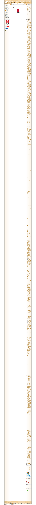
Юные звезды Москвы (28, 137)
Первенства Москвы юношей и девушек (29, 427)
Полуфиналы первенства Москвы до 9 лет (29, 50)
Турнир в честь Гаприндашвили (29, 167)
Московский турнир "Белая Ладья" (29, 106)
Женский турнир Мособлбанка (29, 146)
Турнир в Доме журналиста (28, 359)
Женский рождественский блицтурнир (29, 295)
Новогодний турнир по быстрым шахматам (29, 28)
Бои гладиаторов (29, 16)
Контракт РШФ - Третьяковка (29, 141)
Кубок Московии (29, 100)
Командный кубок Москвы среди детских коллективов (29, 36)
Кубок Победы (28, 62)
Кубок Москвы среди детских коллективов (29, 25)
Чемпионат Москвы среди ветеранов (29, 142)
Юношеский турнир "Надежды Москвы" (29, 73)
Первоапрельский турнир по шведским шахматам (29, 202)
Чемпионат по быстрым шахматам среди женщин (29, 456)
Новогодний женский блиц (28, 223)
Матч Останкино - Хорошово (29, 253)
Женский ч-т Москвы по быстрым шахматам (29, 420)
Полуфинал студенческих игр (29, 231)
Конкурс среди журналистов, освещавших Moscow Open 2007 (29, 409)
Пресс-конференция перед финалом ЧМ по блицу (29, 247)
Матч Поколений (29, 94)
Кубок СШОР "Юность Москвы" (29, 65)
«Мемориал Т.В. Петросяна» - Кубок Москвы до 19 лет (29, 6)
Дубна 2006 (28, 430)
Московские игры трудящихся (29, 159)
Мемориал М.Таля (29, 426)
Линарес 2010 (28, 284)
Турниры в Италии (29, 328)
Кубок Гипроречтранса (29, 281)
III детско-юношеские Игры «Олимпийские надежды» (29, 269)
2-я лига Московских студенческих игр (29, 308)
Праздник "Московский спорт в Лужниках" (29, 87)
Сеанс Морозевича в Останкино (29, 318)
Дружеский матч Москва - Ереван (29, 352)
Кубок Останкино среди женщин (29, 184)
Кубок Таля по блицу (29, 332)
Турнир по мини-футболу (29, 341)
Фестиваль (28, 351)
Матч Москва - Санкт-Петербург (29, 170)
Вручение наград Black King (29, 155)
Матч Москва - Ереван (28, 225)
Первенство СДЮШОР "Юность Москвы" (29, 121)
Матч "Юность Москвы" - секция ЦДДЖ (29, 299)
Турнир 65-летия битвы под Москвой (29, 421)
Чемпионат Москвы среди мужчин (29, 207)
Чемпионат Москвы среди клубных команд (29, 454)
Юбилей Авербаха (29, 144)
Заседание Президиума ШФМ (29, 187)
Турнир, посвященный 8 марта (29, 403)
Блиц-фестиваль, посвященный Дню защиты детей (29, 75)
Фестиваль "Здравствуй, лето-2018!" (28, 32)
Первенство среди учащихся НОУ (29, 406)
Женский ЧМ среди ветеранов (29, 433)
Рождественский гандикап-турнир (29, 226)
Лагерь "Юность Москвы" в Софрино (29, 235)
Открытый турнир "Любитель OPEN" (29, 54)
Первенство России (29, 266)
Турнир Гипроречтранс (28, 395)
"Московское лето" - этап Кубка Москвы (29, 86)
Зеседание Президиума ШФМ (29, 236)
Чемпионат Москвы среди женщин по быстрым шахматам (29, 314)
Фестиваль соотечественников (29, 346)
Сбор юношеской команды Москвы (29, 273)
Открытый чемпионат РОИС (29, 230)
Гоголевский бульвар (29, 125)
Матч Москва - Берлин (28, 165)
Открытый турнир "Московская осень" (29, 57)
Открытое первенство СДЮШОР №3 (28, 342)
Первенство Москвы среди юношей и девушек (29, 242)
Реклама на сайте (28, 485)
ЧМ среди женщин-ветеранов (29, 400)
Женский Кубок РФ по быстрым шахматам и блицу (29, 418)
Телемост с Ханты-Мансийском (29, 248)
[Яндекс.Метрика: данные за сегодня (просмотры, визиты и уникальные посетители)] (28, 490)
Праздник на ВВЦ (29, 363)
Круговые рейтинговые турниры (28, 83)
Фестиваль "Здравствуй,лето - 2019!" (29, 22)
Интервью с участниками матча (29, 385)
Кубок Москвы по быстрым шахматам (29, 381)
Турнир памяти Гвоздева (28, 140)
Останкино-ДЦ (28, 278)
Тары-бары (28, 503)
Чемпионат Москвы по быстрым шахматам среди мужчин (29, 388)
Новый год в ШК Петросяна (29, 109)
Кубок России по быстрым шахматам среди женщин (29, 221)
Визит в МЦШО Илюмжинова (28, 182)
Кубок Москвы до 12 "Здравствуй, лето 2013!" (29, 105)
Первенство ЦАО (29, 355)
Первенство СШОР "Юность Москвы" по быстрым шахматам (29, 71)
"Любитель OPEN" (29, 38)
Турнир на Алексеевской (28, 309)
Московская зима (29, 337)
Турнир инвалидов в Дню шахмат (29, 115)
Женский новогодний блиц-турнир (29, 373)
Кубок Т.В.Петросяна (28, 166)
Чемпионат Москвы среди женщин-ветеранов (29, 211)
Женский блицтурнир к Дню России (29, 117)
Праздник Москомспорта (28, 101)
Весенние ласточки (29, 404)
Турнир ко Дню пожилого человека (29, 112)
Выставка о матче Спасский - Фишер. (29, 396)
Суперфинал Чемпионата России (29, 376)
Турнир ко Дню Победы (28, 197)
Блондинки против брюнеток (29, 203)
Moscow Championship (29, 369)
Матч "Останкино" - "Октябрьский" (29, 177)
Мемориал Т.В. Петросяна (28, 10)
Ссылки (27, 486)
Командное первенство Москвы (29, 147)
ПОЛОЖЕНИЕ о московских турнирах (29, 287)
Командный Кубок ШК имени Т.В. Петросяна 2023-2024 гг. (29, 8)
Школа (18, 503)
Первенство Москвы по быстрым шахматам (29, 192)
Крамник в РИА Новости (28, 175)
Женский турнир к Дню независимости (29, 261)
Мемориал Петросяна (28, 304)
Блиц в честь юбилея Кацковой (29, 362)
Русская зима (28, 336)
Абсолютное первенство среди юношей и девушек (29, 439)
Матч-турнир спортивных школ (29, 118)
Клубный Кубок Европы (28, 232)
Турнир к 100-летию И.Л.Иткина (29, 176)
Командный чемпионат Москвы (29, 96)
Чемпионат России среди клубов (29, 354)
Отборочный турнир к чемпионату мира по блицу (29, 212)
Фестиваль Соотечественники (29, 251)
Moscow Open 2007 (29, 407)
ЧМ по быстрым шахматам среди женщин (29, 390)
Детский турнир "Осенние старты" (29, 72)
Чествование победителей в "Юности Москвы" (29, 162)
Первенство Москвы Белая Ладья (29, 276)
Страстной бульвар (29, 124)
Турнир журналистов (29, 153)
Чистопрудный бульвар (29, 126)
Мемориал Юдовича (29, 360)
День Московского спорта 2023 (29, 9)
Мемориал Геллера (29, 436)
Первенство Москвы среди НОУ (29, 357)
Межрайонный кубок (29, 441)
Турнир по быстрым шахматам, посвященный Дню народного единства (29, 30)
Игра (21, 503)
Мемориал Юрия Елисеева (29, 42)
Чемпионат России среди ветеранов (29, 237)
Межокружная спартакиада (28, 272)
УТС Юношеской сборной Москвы (29, 133)
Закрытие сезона (29, 263)
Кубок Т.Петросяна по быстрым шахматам (29, 90)
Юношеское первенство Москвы (29, 391)
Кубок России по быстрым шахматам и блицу (29, 298)
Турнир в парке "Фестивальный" (29, 252)
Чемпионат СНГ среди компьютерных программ (29, 367)
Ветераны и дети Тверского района (29, 189)
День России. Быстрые (28, 183)
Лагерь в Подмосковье (28, 329)
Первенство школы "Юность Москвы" (29, 102)
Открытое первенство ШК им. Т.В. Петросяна (29, 46)
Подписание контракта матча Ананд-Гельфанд (29, 156)
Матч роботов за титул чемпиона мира (29, 120)
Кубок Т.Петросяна (29, 113)
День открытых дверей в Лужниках (29, 128)
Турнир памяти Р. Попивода (29, 347)
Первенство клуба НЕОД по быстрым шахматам (29, 443)
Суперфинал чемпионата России (29, 224)
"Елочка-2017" (28, 40)
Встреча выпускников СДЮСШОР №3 (29, 417)
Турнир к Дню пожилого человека (29, 95)
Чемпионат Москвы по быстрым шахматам (29, 172)
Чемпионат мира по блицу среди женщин (29, 244)
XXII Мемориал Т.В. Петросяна (29, 378)
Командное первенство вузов (29, 438)
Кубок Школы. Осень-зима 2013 (29, 97)
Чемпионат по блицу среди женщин (29, 457)
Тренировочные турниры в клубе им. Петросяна (29, 34)
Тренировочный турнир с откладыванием (29, 56)
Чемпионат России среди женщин (29, 228)
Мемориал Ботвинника (28, 173)
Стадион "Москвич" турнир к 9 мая (29, 348)
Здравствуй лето (29, 349)
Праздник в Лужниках (28, 181)
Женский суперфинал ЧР (29, 174)
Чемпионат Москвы (29, 444)
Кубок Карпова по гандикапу (29, 291)
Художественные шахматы (29, 434)
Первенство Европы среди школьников (29, 134)
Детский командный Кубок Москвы (29, 145)
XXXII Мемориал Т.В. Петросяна (29, 39)
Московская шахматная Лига (29, 245)
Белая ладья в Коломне (28, 180)
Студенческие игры (29, 402)
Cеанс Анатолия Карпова (29, 267)
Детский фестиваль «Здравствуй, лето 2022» (29, 12)
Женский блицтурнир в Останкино (28, 150)
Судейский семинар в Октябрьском (29, 160)
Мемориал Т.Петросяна (28, 413)
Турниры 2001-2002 (29, 463)
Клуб (24, 503)
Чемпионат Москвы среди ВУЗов (29, 364)
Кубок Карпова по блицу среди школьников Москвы (29, 325)
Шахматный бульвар (29, 282)
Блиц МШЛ (28, 151)
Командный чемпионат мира (29, 293)
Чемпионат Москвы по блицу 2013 (29, 99)
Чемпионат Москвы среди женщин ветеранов (29, 350)
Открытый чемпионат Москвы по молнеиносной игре (29, 459)
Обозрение (14, 503)
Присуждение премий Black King (29, 215)
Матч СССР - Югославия (28, 383)
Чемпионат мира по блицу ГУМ (29, 380)
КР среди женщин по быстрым (29, 154)
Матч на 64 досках (29, 326)
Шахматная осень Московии (29, 111)
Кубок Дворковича (29, 256)
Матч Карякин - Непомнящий (28, 216)
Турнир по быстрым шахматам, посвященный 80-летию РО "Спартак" (29, 69)
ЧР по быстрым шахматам (28, 198)
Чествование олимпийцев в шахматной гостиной (28, 239)
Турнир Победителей (28, 264)
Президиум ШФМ (29, 139)
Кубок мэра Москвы (29, 85)
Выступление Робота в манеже (29, 249)
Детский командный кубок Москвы (29, 64)
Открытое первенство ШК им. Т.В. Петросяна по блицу (29, 52)
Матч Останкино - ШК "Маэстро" (29, 311)
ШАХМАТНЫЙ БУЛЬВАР (28, 193)
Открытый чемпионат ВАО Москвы (29, 158)
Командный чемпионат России (29, 130)
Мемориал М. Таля (29, 382)
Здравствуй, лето (29, 435)
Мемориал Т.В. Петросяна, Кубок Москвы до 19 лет (29, 14)
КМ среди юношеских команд (29, 331)
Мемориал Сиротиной (28, 296)
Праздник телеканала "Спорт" (29, 399)
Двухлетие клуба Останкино (29, 274)
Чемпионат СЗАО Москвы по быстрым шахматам (29, 41)
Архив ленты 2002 (28, 414)
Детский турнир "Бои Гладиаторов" (29, 63)
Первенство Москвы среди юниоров (29, 301)
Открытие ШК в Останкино (28, 358)
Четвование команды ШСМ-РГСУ (28, 132)
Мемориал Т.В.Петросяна (28, 26)
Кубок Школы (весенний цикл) (29, 107)
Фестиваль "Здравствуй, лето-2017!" (28, 47)
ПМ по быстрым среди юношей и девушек (29, 412)
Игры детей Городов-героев (29, 60)
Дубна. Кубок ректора (28, 448)
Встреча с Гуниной (29, 233)
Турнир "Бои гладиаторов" (28, 48)
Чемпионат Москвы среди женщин (29, 209)
